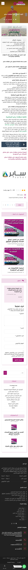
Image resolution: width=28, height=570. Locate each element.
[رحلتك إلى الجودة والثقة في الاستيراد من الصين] (20, 3)
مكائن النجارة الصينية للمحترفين (14, 420)
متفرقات (13, 402)
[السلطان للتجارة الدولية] (15, 19)
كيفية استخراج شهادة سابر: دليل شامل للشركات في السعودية (15, 153)
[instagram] (14, 523)
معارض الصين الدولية (13, 404)
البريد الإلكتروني (19, 336)
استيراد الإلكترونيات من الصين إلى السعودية (15, 498)
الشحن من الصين (20, 511)
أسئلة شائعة (21, 508)
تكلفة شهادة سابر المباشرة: (17, 51)
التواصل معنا (23, 131)
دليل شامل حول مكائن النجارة (14, 446)
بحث (5, 372)
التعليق (21, 313)
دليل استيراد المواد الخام (13, 394)
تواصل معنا (21, 520)
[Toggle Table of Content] (23, 40)
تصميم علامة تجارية (20, 516)
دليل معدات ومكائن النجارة (13, 400)
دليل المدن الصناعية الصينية (13, 398)
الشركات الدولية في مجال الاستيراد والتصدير (15, 500)
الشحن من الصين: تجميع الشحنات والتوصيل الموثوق (14, 433)
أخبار (13, 387)
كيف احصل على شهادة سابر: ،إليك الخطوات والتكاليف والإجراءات (13, 43)
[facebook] (16, 523)
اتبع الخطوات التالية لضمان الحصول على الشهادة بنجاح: (16, 49)
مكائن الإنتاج (22, 497)
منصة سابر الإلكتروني (13, 76)
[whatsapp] (12, 523)
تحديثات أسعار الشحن (13, 391)
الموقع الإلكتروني (19, 343)
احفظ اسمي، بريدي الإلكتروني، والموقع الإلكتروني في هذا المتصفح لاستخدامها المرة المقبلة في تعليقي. (14, 354)
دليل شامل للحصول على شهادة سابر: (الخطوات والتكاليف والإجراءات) (15, 158)
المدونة (22, 518)
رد (21, 299)
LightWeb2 (12, 559)
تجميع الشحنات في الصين (18, 513)
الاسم (22, 328)
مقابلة (13, 408)
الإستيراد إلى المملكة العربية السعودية (16, 197)
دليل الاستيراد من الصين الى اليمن (13, 396)
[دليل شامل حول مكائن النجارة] (14, 441)
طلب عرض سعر (21, 510)
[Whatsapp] (24, 566)
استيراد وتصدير (21, 515)
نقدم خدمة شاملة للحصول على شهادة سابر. (15, 46)
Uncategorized (13, 385)
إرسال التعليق (18, 360)
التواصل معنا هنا (10, 125)
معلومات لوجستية (20, 245)
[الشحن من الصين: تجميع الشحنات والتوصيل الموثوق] (14, 427)
